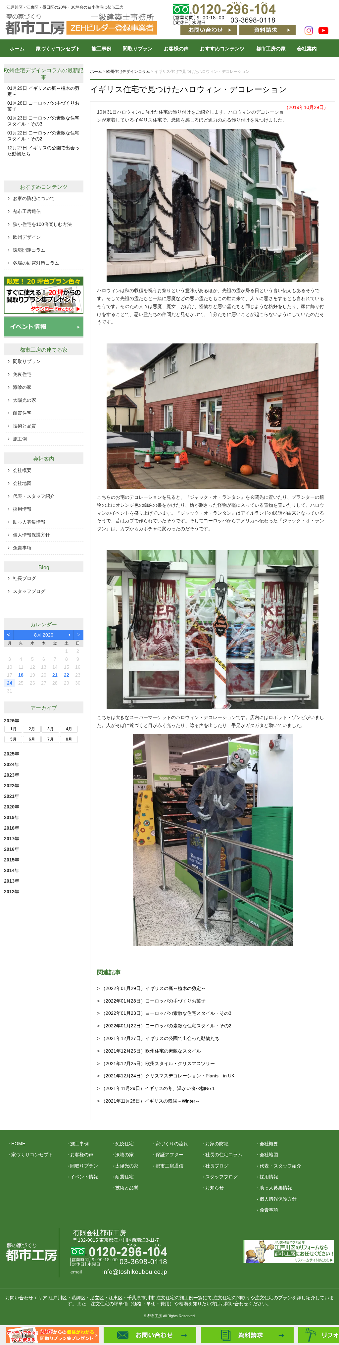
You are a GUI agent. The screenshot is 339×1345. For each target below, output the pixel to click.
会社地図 (22, 483)
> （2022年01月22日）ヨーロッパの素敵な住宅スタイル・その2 (164, 1025)
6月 (32, 739)
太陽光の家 (24, 400)
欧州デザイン (27, 237)
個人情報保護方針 (31, 535)
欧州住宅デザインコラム (33, 70)
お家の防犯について (34, 198)
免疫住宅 (22, 374)
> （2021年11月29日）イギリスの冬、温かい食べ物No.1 (156, 1088)
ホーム (17, 48)
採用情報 (22, 509)
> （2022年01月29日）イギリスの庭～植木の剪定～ (151, 988)
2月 (32, 729)
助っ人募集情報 (29, 522)
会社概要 (22, 470)
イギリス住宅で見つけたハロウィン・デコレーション (188, 89)
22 (66, 675)
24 (9, 683)
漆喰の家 (22, 387)
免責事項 (22, 547)
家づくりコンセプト (58, 48)
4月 (69, 729)
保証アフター (169, 1154)
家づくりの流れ (172, 1143)
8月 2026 (43, 635)
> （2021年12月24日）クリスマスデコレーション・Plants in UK (165, 1075)
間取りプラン (138, 48)
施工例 (20, 438)
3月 (50, 729)
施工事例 (102, 48)
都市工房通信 (27, 211)
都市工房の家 (271, 48)
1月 (13, 729)
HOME (18, 1143)
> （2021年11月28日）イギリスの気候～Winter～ (148, 1101)
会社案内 (307, 48)
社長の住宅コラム (223, 1154)
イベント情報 (84, 1176)
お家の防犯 (216, 1143)
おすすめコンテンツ (222, 48)
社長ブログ (24, 578)
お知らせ (214, 1187)
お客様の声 (176, 48)
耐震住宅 (22, 413)
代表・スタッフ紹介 (34, 496)
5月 (13, 739)
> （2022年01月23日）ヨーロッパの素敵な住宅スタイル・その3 (164, 1013)
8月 (69, 739)
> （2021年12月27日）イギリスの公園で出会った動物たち (158, 1038)
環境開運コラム (29, 250)
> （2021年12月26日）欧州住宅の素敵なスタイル (149, 1051)
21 (55, 675)
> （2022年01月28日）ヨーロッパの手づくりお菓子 (151, 1001)
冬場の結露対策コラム (36, 263)
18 (21, 675)
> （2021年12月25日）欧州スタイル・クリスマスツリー (156, 1063)
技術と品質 (24, 426)
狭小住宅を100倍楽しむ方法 (42, 224)
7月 (50, 739)
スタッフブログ (29, 591)
